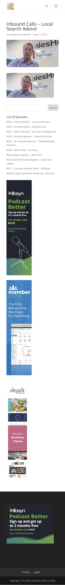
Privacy (26, 572)
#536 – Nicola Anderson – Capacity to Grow (29, 136)
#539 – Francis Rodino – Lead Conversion (28, 121)
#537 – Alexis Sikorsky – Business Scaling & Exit (31, 131)
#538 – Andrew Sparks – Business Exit (26, 126)
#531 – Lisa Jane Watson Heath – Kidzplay (28, 168)
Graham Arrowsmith (20, 34)
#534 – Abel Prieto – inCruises (22, 150)
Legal (37, 572)
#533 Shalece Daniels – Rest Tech (24, 154)
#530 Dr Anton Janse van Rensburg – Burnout (30, 173)
